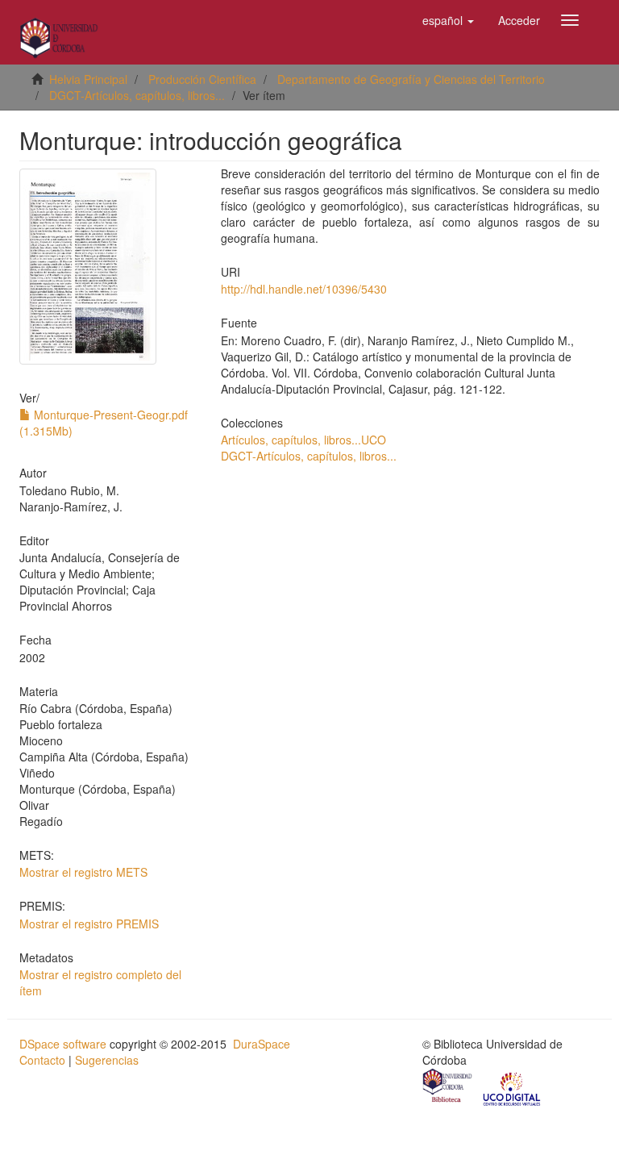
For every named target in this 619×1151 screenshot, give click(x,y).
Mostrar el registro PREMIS (89, 923)
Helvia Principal (88, 79)
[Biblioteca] (448, 1087)
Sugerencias (107, 1060)
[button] (448, 20)
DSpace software (62, 1044)
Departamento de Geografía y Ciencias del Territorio (411, 79)
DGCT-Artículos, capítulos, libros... (137, 95)
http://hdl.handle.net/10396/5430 (304, 289)
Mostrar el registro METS (83, 872)
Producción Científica (202, 79)
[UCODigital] (512, 1087)
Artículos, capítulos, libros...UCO (303, 440)
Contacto (42, 1060)
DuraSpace (261, 1044)
